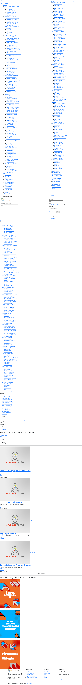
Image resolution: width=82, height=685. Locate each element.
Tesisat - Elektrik (58, 151)
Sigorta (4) (6, 248)
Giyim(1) (8, 61)
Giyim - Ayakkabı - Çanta (57, 53)
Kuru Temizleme (58, 58)
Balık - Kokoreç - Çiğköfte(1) (12, 103)
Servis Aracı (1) (7, 385)
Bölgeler (4, 173)
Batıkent (6, 192)
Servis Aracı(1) (9, 166)
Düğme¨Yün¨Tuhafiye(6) (12, 59)
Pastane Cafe (57, 125)
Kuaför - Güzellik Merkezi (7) (8, 304)
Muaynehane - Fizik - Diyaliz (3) (11, 357)
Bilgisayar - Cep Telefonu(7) (12, 18)
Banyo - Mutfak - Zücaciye (60, 34)
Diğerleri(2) (9, 157)
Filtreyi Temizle (25, 420)
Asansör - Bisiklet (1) (8, 379)
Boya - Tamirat (57, 145)
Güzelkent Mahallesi (9, 179)
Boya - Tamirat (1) (8, 368)
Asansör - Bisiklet (58, 156)
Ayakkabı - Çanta (58, 54)
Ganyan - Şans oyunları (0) (10, 330)
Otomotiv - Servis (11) (7, 337)
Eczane (56, 133)
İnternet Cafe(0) (10, 131)
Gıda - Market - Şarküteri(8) (11, 46)
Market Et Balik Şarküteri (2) (10, 267)
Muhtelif (54, 102)
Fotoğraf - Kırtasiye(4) (11, 77)
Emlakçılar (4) (7, 247)
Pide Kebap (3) (7, 316)
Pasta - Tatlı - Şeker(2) (11, 51)
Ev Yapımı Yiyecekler (58, 95)
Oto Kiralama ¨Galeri (59, 118)
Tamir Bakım (57, 119)
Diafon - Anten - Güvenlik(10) (12, 22)
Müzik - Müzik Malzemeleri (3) (10, 298)
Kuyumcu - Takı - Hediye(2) (12, 113)
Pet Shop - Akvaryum (59, 110)
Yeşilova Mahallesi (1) (6, 412)
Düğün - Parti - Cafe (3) (9, 231)
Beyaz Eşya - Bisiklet (58, 15)
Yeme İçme (18, 420)
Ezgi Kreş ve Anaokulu (8, 533)
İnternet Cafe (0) (7, 350)
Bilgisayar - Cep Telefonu (59, 14)
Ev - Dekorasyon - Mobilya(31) (11, 35)
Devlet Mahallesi (8, 185)
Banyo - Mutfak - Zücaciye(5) (12, 38)
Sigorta (56, 25)
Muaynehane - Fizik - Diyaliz (60, 135)
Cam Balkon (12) (7, 262)
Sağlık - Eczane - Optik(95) (10, 134)
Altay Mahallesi (8, 175)
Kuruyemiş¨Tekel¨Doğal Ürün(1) (13, 54)
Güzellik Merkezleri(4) (11, 88)
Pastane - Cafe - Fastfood (58, 123)
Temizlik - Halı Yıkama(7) (11, 153)
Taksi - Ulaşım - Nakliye (57, 159)
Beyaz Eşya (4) (7, 369)
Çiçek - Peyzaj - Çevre (59, 105)
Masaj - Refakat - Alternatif (60, 138)
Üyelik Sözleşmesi (54, 204)
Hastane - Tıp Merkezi (59, 136)
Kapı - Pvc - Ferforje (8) (9, 260)
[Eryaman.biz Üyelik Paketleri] (49, 191)
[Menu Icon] (1, 0)
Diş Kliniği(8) (9, 136)
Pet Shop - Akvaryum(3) (11, 114)
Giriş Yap (6, 3)
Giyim (55, 57)
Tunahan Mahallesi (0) (7, 405)
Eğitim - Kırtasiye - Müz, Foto (58, 71)
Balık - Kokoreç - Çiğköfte (60, 99)
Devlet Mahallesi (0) (6, 407)
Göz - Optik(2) (9, 143)
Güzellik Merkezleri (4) (9, 307)
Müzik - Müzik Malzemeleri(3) (13, 80)
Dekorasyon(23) (10, 36)
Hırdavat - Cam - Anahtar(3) (11, 68)
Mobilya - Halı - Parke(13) (12, 39)
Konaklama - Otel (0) (8, 226)
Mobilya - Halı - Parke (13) (9, 258)
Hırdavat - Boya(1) (10, 72)
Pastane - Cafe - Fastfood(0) (11, 127)
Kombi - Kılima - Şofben (59, 155)
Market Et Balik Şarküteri (60, 44)
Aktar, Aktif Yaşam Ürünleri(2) (13, 49)
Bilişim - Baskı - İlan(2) (11, 23)
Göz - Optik (56, 139)
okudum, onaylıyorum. (59, 204)
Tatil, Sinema (57, 5)
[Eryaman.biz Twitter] (61, 679)
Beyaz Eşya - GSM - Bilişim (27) (8, 235)
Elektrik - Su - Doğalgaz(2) (12, 110)
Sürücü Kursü (57, 116)
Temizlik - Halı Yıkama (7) (9, 372)
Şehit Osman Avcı (8, 176)
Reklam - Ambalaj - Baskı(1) (12, 116)
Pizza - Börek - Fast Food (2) (10, 320)
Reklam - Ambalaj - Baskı (59, 112)
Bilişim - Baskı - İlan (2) (9, 242)
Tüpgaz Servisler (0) (8, 375)
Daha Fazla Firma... (41, 573)
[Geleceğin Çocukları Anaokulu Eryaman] (15, 552)
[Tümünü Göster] (10, 15)
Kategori (5, 5)
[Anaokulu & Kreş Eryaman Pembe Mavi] (15, 458)
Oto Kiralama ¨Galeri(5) (11, 121)
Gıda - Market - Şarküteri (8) (8, 265)
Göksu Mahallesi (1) (6, 411)
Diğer (55, 92)
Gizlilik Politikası (30, 673)
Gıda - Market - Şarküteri (58, 43)
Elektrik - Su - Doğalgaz (59, 106)
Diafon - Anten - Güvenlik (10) (10, 241)
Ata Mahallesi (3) (5, 408)
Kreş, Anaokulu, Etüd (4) (9, 300)
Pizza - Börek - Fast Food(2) (12, 101)
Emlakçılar (56, 24)
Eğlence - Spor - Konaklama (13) (9, 225)
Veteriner (56, 141)
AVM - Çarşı (56, 28)
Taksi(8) (8, 168)
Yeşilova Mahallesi (9, 191)
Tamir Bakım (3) (7, 342)
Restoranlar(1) (9, 100)
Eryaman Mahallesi (9, 178)
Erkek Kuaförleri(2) (10, 87)
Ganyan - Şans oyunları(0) (12, 111)
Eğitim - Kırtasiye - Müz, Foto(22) (12, 75)
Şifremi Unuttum (52, 212)
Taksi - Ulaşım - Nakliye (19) (8, 382)
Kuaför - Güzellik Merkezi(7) (11, 85)
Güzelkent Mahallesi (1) (7, 401)
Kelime (2, 203)
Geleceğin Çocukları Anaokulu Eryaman (15, 565)
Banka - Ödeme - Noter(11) (12, 107)
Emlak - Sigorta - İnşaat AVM (58, 22)
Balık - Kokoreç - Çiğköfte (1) (10, 321)
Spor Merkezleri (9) (8, 229)
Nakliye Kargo (57, 161)
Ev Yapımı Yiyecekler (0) (9, 317)
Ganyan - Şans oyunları (59, 107)
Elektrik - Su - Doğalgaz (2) (10, 329)
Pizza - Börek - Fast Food (59, 97)
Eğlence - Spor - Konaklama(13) (12, 6)
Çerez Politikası (30, 674)
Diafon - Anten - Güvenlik (60, 18)
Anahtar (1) (6, 288)
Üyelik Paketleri (6, 193)
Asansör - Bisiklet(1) (10, 160)
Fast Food (56, 126)
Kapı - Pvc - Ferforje (58, 37)
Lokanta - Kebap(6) (9, 94)
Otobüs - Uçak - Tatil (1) (9, 389)
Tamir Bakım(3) (9, 123)
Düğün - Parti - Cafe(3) (11, 12)
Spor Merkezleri (58, 7)
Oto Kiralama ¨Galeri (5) (9, 340)
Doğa (8, 420)
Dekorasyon (57, 33)
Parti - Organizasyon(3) (11, 78)
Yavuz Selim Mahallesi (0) (7, 402)
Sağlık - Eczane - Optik (57, 131)
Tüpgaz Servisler (58, 152)
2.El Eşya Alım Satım (58, 17)
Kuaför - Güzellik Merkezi (58, 82)
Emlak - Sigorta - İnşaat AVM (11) (9, 245)
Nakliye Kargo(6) (10, 165)
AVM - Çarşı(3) (9, 32)
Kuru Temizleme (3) (8, 281)
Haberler (46, 676)
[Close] (1, 2)
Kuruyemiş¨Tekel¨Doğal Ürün (61, 50)
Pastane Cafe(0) (10, 129)
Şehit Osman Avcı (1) (6, 398)
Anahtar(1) (8, 70)
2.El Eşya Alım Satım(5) (11, 21)
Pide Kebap (56, 93)
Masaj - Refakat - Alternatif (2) (10, 360)
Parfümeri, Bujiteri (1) (9, 310)
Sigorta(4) (8, 29)
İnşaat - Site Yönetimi (59, 27)
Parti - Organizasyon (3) (9, 297)
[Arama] (49, 213)
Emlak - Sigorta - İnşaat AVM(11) (12, 26)
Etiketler (45, 674)
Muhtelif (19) (5, 324)
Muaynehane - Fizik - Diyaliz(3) (13, 139)
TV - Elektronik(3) (10, 152)
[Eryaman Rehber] (7, 199)
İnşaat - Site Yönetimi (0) (9, 249)
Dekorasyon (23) (7, 255)
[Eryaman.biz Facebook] (61, 678)
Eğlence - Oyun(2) (10, 13)
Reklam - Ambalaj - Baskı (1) (10, 334)
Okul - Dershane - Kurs (59, 79)
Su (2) (5, 271)
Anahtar (56, 66)
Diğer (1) (6, 314)
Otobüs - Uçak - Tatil (58, 167)
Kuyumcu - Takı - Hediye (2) (10, 332)
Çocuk (55, 61)
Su (54, 48)
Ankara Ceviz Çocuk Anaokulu (11, 502)
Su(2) (7, 52)
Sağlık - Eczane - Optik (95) (8, 353)
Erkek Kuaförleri (58, 83)
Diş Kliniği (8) (7, 355)
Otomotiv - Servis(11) (9, 119)
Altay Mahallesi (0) (6, 396)
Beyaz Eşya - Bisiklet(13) (11, 19)
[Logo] (14, 670)
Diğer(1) (8, 95)
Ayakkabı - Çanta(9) (10, 58)
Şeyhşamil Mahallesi (9, 182)
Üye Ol (2, 3)
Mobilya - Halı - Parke (59, 35)
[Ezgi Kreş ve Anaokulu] (15, 520)
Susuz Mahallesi (8, 188)
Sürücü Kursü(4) (10, 120)
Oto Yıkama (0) (7, 343)
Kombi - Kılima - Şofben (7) (10, 378)
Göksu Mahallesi (8, 189)
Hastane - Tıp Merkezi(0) (11, 140)
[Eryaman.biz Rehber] (61, 681)
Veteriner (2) (6, 363)
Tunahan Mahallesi (9, 183)
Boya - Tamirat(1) (10, 149)
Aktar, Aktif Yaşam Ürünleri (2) (10, 268)
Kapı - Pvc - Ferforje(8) (11, 41)
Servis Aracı (57, 162)
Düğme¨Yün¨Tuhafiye (59, 56)
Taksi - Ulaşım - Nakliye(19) (11, 163)
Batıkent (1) (4, 414)
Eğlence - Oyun (57, 10)
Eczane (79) (6, 356)
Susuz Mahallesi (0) (6, 409)
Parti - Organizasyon (59, 74)
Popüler (3, 421)
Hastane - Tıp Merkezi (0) (9, 359)
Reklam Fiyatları (47, 673)
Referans (4, 420)
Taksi (55, 164)
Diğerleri (56, 154)
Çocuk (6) (6, 284)
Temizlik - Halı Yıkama (59, 149)
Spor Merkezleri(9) (10, 10)
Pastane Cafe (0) (7, 347)
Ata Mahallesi (8, 186)
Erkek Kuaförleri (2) (8, 306)
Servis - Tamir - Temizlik (57, 143)
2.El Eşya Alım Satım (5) (9, 239)
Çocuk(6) (8, 65)
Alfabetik (3, 424)
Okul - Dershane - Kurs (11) (10, 301)
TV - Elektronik (57, 148)
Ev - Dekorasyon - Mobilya (58, 31)
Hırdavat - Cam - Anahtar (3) (8, 287)
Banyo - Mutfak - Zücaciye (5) (10, 257)
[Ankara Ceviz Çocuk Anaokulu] (15, 489)
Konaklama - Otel (58, 4)
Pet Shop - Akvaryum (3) (9, 333)
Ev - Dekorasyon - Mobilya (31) (9, 254)
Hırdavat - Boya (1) (8, 291)
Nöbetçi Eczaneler (48, 671)
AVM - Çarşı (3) (7, 251)
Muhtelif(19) (7, 106)
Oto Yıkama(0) (9, 124)
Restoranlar (57, 96)
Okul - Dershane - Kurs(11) (12, 83)
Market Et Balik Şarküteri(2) (12, 48)
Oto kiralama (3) (7, 388)
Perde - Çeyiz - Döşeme (59, 38)
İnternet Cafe (57, 128)
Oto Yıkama (57, 120)
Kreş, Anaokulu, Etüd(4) (11, 81)
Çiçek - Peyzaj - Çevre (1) (9, 327)
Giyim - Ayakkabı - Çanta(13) (11, 57)
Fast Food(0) (9, 130)
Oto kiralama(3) (10, 169)
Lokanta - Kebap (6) (6, 313)
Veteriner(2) (9, 144)
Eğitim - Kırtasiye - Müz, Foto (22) (9, 294)
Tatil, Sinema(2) (9, 9)
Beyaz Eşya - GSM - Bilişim (58, 12)
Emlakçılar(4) (9, 28)
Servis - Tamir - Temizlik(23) (11, 147)
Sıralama (4, 429)
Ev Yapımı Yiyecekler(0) (11, 98)
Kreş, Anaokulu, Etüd (59, 77)
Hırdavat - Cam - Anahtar (58, 64)
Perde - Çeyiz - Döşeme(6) (12, 42)
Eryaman (13, 420)
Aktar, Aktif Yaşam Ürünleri (60, 46)
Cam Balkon (57, 40)
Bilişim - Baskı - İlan (58, 20)
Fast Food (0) (7, 349)
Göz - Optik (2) (7, 362)
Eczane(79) (8, 137)
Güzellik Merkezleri (58, 84)
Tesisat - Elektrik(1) (10, 155)
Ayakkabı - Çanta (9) (8, 277)
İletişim (45, 677)
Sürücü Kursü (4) (7, 339)
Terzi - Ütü (56, 60)
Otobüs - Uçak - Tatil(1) (11, 170)
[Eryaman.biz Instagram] (61, 676)
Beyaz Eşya (56, 146)
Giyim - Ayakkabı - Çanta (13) (8, 275)
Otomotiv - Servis (56, 115)
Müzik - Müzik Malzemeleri (60, 76)
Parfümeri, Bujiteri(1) (11, 91)
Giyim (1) (6, 280)
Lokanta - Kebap (56, 90)
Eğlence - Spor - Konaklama (58, 2)
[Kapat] (1, 202)
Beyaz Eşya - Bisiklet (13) (9, 238)
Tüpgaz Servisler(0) (10, 156)
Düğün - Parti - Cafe (58, 8)
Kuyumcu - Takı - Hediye (59, 109)
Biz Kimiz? (29, 671)
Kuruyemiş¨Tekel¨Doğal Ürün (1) (11, 272)
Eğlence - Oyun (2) (8, 232)
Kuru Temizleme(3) (10, 62)
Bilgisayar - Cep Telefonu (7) (10, 236)
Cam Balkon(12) (10, 44)
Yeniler (2, 422)
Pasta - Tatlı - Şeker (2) (9, 270)
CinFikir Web (29, 683)
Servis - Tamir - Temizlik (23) (8, 366)
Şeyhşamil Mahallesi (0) (7, 404)
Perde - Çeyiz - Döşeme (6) (10, 261)
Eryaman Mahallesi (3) (7, 399)
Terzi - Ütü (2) (7, 283)
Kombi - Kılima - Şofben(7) (12, 159)
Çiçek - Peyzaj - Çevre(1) (11, 108)
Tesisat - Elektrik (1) (8, 373)
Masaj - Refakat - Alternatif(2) (13, 142)
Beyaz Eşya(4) (9, 150)
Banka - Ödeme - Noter (59, 103)
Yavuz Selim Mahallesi (9, 180)
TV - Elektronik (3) (8, 370)
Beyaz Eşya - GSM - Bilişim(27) (11, 16)
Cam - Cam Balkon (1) (8, 290)
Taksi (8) (6, 386)
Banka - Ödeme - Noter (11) (10, 326)
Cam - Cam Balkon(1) (11, 71)
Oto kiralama (57, 165)
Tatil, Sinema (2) (7, 228)
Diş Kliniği (56, 132)
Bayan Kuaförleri (58, 86)
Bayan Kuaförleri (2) (8, 309)
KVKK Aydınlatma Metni (32, 677)
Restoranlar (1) (7, 319)
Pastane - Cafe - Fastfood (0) (8, 346)
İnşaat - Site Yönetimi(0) (11, 31)
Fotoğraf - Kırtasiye (58, 73)
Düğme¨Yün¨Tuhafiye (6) (9, 278)
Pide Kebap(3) (9, 97)
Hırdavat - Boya (57, 69)
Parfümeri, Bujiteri (58, 87)
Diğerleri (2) (6, 376)
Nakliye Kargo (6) (8, 383)
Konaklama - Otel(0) (10, 8)
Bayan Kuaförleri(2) (10, 90)
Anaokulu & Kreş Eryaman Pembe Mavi (15, 470)
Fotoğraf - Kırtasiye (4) (9, 296)
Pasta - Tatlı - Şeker (58, 47)
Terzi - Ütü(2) (9, 64)
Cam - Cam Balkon (58, 67)
